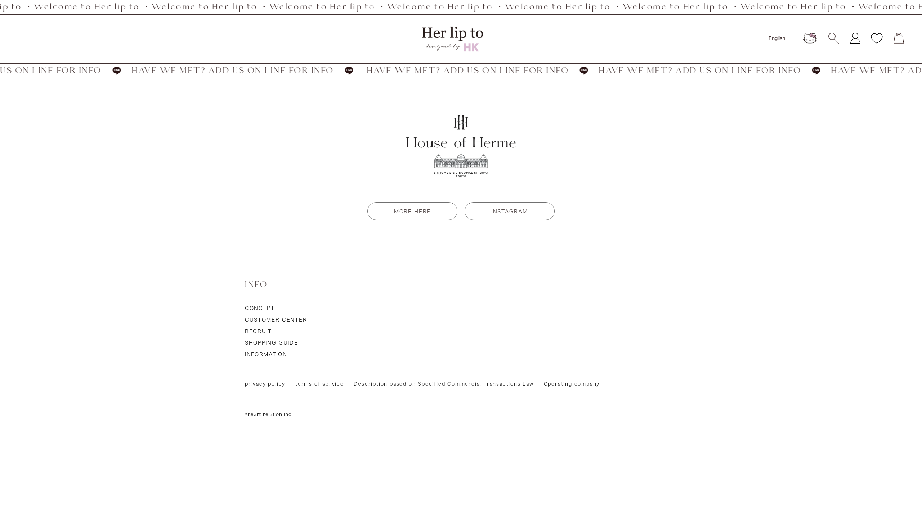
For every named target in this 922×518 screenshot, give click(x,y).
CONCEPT (260, 308)
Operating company (572, 384)
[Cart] (899, 38)
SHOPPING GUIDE (271, 342)
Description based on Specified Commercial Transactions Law (443, 384)
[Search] (833, 38)
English (777, 38)
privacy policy (265, 384)
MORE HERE (412, 211)
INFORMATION (266, 354)
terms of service (319, 384)
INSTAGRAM (509, 211)
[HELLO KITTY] (810, 38)
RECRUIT (258, 331)
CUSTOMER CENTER (276, 319)
